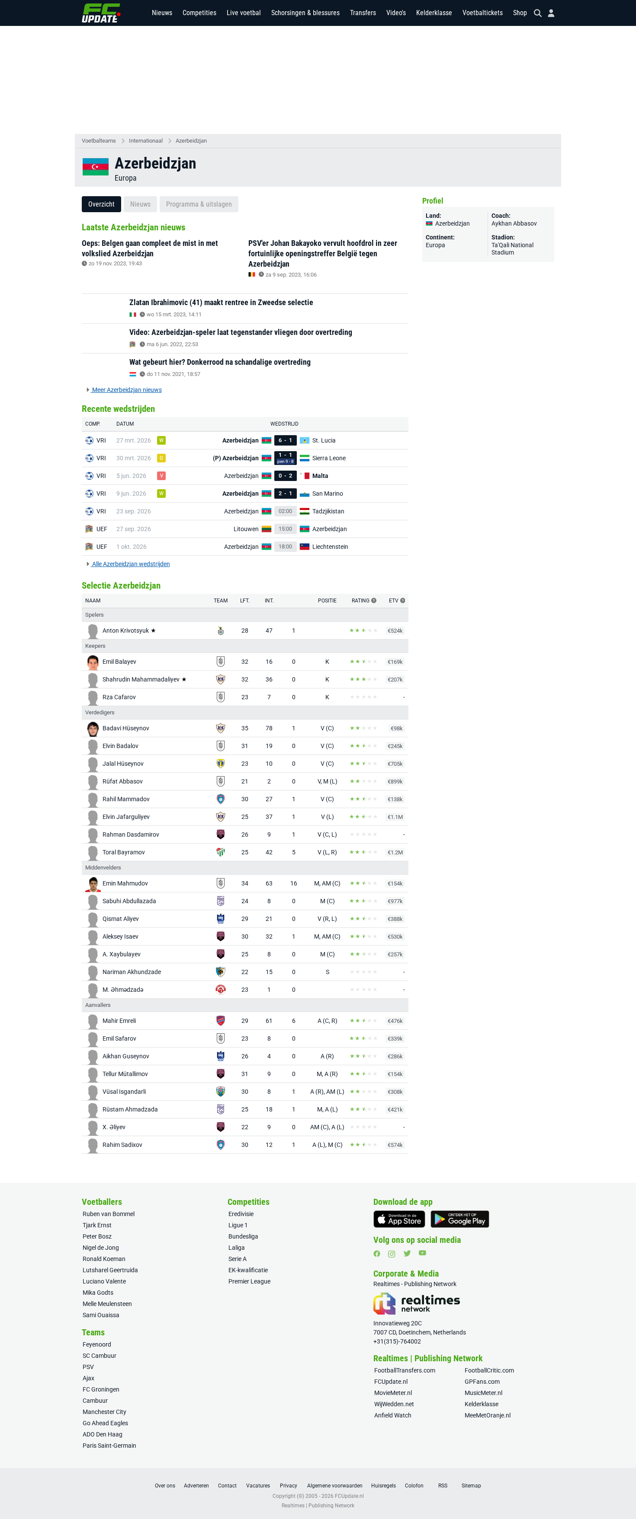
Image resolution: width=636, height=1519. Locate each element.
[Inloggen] (548, 13)
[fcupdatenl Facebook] (377, 1254)
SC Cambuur (99, 1355)
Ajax (88, 1378)
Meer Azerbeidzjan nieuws (126, 389)
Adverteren (196, 1486)
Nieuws (162, 13)
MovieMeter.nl (393, 1392)
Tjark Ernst (97, 1225)
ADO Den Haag (102, 1434)
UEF (101, 528)
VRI (101, 440)
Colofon (414, 1486)
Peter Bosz (97, 1236)
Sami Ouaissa (101, 1315)
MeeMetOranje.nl (488, 1415)
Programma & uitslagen (199, 204)
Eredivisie (241, 1213)
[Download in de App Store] (399, 1219)
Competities (199, 13)
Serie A (237, 1258)
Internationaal (146, 140)
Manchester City (104, 1411)
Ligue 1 (238, 1225)
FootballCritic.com (489, 1370)
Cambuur (95, 1400)
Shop (520, 13)
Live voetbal (244, 13)
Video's (396, 13)
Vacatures (258, 1486)
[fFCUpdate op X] (407, 1253)
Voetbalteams (99, 140)
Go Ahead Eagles (105, 1423)
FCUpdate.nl (391, 1381)
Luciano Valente (104, 1281)
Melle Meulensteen (107, 1303)
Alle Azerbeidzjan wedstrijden (130, 563)
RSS (442, 1486)
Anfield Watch (392, 1415)
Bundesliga (243, 1236)
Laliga (236, 1247)
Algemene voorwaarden (335, 1486)
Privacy (288, 1486)
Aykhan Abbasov (514, 223)
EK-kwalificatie (248, 1270)
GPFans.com (482, 1381)
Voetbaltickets (483, 13)
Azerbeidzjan (191, 140)
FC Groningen (101, 1389)
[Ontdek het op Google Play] (459, 1219)
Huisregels (383, 1486)
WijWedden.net (394, 1404)
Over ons (165, 1486)
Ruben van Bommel (109, 1213)
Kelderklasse (434, 13)
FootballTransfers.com (404, 1370)
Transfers (363, 13)
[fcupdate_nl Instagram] (392, 1254)
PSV (88, 1366)
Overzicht (101, 204)
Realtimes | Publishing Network (318, 1506)
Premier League (249, 1281)
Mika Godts (98, 1292)
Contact (227, 1486)
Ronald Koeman (104, 1258)
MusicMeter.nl (483, 1392)
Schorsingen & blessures (305, 13)
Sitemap (471, 1486)
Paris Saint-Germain (109, 1445)
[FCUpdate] (101, 12)
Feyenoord (97, 1344)
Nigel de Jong (101, 1247)
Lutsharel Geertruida (110, 1270)
